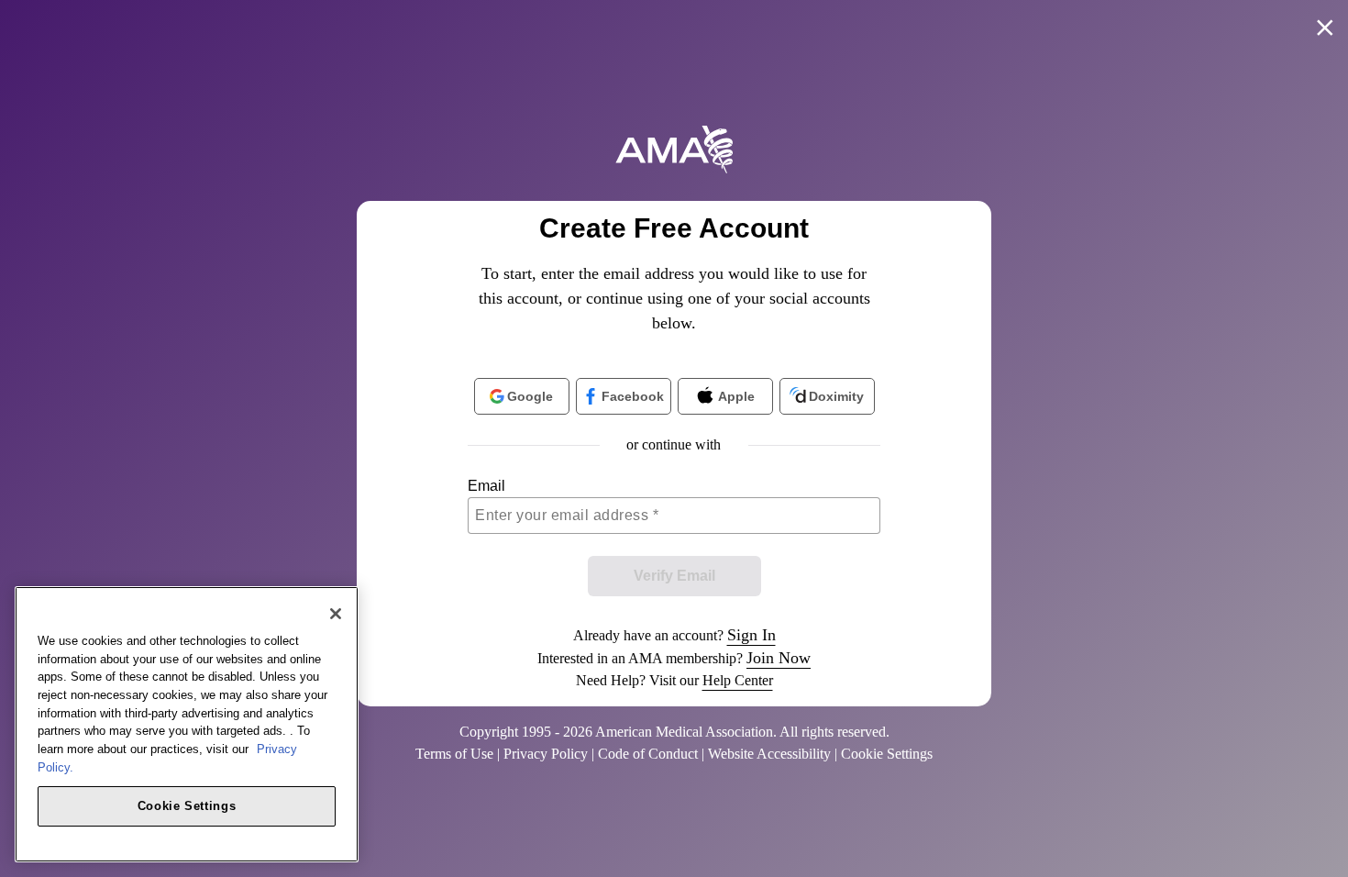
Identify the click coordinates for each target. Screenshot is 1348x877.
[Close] (335, 614)
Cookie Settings (187, 805)
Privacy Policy (545, 753)
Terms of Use (454, 753)
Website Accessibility (769, 753)
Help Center (737, 680)
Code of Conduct (648, 753)
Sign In (751, 635)
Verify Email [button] (674, 575)
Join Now (778, 658)
